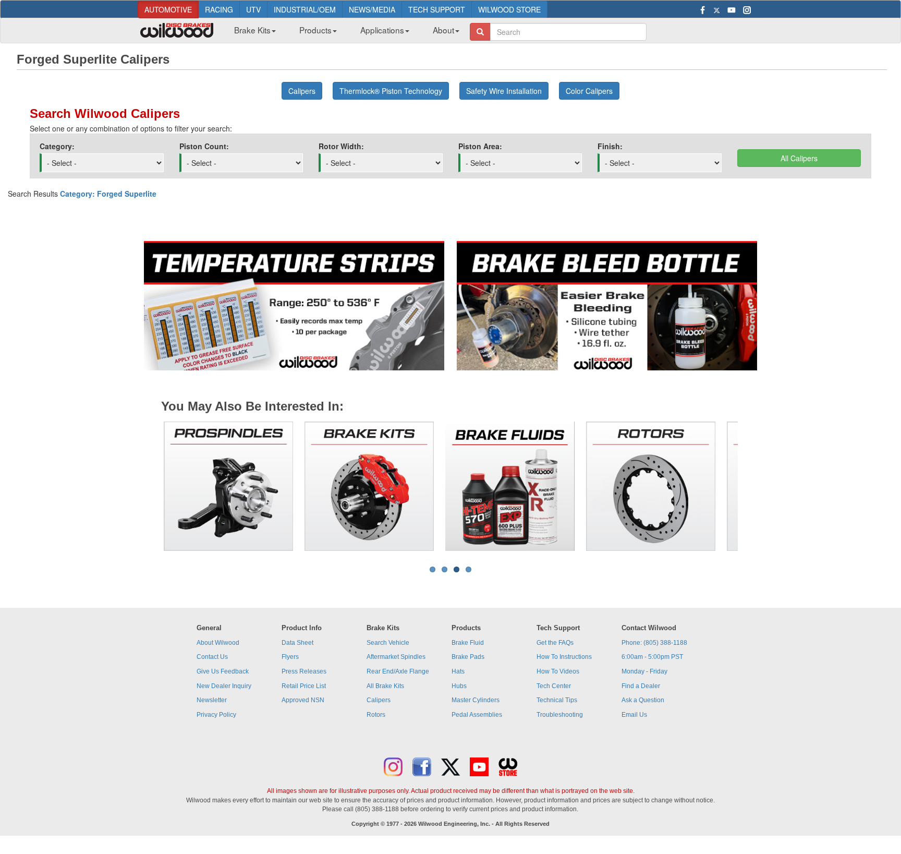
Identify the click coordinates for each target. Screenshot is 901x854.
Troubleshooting (560, 714)
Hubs (459, 686)
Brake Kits (252, 29)
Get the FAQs (555, 642)
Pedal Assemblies (477, 714)
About (443, 29)
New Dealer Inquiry (224, 686)
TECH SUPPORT (436, 9)
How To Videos (558, 671)
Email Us (634, 714)
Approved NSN (303, 700)
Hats (458, 671)
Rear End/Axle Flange (398, 671)
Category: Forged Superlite (108, 193)
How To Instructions (564, 656)
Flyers (290, 656)
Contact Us (212, 656)
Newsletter (212, 700)
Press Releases (304, 671)
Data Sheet (297, 642)
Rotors (376, 714)
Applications (382, 29)
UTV (253, 9)
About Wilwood (218, 642)
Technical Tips (557, 700)
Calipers (379, 700)
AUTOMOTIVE (168, 9)
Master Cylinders (476, 700)
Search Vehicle (388, 642)
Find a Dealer (641, 686)
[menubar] (342, 33)
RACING (219, 9)
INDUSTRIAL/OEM (305, 9)
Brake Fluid (468, 642)
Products (315, 29)
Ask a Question (643, 700)
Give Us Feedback (223, 671)
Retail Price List (304, 686)
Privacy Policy (216, 714)
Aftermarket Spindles (396, 656)
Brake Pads (468, 656)
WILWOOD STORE (509, 9)
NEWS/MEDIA (372, 9)
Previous (147, 486)
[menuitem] (251, 33)
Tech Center (554, 686)
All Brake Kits (385, 686)
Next (753, 486)
